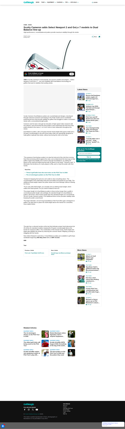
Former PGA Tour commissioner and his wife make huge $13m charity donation (92, 290)
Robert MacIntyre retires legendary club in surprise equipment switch (58, 334)
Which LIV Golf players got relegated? (91, 257)
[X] (33, 410)
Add (71, 74)
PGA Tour (88, 126)
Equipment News (28, 331)
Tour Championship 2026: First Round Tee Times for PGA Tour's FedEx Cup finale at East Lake (92, 129)
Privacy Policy (82, 160)
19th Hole (73, 2)
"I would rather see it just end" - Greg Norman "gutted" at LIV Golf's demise (92, 140)
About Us (65, 405)
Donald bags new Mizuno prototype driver (61, 253)
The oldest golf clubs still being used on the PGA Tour (32, 344)
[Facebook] (25, 410)
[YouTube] (37, 410)
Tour (43, 2)
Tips (66, 2)
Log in (95, 2)
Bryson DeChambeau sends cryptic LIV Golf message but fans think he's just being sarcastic (93, 97)
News (37, 2)
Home (25, 24)
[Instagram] (29, 410)
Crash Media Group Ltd (32, 414)
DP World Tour (90, 115)
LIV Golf (88, 93)
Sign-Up (65, 413)
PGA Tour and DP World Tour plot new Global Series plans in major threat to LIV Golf (93, 118)
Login (64, 412)
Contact (65, 406)
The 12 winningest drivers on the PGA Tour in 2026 (31, 334)
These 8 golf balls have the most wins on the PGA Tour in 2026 (47, 172)
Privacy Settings (66, 411)
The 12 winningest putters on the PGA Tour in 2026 (43, 175)
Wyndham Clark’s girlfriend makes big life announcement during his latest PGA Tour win (93, 268)
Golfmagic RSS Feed (68, 408)
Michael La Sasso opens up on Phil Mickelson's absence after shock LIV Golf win (93, 301)
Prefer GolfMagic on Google (35, 73)
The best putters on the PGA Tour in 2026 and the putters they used (57, 353)
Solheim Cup (89, 104)
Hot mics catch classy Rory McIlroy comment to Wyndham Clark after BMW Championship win (93, 279)
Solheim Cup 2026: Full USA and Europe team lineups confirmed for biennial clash (93, 107)
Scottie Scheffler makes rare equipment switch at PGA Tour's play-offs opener (32, 353)
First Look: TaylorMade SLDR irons (34, 253)
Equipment (50, 2)
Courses (60, 2)
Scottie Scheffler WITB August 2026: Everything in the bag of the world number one (58, 344)
